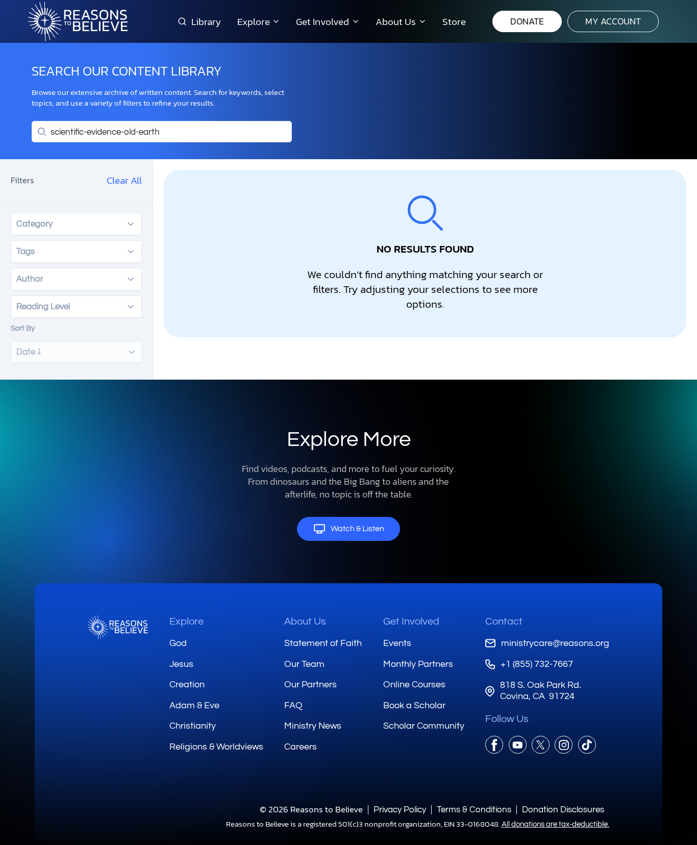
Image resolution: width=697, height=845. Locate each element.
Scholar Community (423, 726)
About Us (305, 621)
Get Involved (411, 621)
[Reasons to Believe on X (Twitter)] (541, 745)
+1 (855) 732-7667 (536, 664)
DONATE (527, 21)
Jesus (181, 664)
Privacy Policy (400, 809)
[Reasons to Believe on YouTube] (518, 745)
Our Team (304, 664)
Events (397, 643)
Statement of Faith (323, 643)
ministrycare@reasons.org (555, 643)
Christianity (192, 726)
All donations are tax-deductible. (555, 824)
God (178, 643)
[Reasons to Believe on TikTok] (587, 745)
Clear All (124, 180)
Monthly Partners (418, 664)
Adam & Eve (194, 705)
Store (454, 21)
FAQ (293, 705)
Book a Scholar (414, 705)
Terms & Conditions (474, 809)
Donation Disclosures (563, 809)
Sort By (23, 328)
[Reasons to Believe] (78, 21)
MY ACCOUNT (613, 21)
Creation (187, 684)
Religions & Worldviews (216, 747)
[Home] (118, 627)
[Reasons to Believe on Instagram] (563, 745)
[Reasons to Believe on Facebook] (494, 745)
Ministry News (312, 726)
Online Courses (414, 684)
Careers (300, 747)
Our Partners (310, 684)
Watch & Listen (357, 529)
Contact (503, 621)
